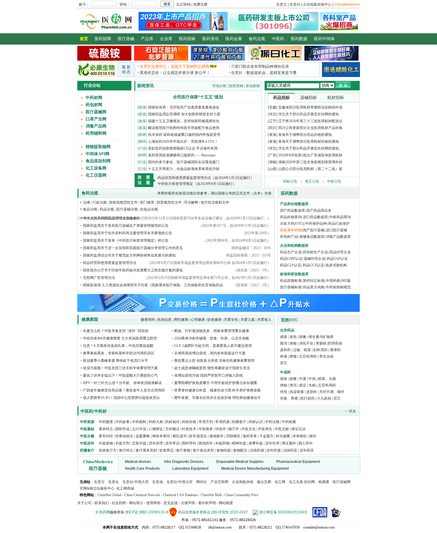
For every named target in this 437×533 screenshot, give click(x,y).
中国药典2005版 (338, 281)
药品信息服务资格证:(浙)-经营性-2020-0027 (213, 512)
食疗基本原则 (146, 450)
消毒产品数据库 (338, 237)
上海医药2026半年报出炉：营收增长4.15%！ (183, 141)
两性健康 (181, 319)
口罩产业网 (96, 119)
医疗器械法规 (127, 209)
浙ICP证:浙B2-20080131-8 (146, 512)
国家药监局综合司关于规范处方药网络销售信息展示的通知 (129, 255)
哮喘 (293, 356)
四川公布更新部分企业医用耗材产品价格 (310, 128)
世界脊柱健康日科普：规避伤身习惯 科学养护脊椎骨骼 (217, 390)
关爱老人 (264, 319)
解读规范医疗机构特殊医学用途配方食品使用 (183, 128)
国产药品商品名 (318, 210)
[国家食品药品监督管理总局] (320, 512)
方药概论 (172, 429)
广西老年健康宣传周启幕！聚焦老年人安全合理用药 (124, 390)
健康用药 (148, 319)
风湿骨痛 (297, 392)
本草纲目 (300, 436)
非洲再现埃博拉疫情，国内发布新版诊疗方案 (210, 353)
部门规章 (147, 202)
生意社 (113, 482)
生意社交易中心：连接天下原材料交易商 (174, 66)
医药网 (104, 512)
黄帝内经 (106, 436)
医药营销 (236, 86)
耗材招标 (335, 97)
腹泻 (283, 343)
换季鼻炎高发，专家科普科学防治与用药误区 (118, 353)
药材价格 (189, 422)
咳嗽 (302, 337)
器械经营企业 (314, 259)
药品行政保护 (339, 223)
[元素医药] (183, 29)
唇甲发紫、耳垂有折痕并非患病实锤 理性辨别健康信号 (217, 398)
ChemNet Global (109, 495)
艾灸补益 (139, 443)
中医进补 (87, 443)
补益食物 (106, 443)
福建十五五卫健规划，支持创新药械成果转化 (183, 121)
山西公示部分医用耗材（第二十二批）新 (310, 169)
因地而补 (206, 443)
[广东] (272, 155)
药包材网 (94, 105)
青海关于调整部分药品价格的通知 (305, 135)
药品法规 (107, 209)
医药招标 (187, 39)
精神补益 (239, 443)
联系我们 (102, 503)
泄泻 (293, 385)
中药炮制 (139, 422)
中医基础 (87, 429)
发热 (293, 337)
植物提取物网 (98, 146)
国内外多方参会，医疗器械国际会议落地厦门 (183, 162)
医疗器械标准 (290, 287)
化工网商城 (125, 488)
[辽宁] (272, 121)
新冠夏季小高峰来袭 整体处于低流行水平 (115, 361)
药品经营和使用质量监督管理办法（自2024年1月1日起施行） (206, 178)
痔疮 (283, 392)
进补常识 (172, 443)
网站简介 (136, 503)
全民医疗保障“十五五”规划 (198, 97)
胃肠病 (321, 343)
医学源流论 (198, 436)
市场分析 (219, 86)
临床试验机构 (336, 265)
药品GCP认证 (313, 265)
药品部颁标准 (290, 281)
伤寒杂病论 (124, 436)
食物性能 (223, 450)
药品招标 (281, 97)
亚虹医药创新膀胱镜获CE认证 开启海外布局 (183, 148)
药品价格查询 (290, 217)
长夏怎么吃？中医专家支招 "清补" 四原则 (115, 331)
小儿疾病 (324, 398)
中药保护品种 (316, 223)
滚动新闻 (253, 86)
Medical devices (138, 462)
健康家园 (89, 319)
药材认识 (256, 422)
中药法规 (272, 422)
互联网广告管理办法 (99, 278)
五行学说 (139, 429)
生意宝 (99, 482)
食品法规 (90, 209)
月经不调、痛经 (331, 392)
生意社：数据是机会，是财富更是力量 (264, 72)
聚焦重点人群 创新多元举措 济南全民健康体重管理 (214, 361)
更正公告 (312, 181)
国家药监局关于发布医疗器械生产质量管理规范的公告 (126, 226)
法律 (86, 202)
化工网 (280, 482)
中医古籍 (87, 436)
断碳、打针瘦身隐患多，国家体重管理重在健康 (211, 331)
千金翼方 (266, 436)
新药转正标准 (313, 281)
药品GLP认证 (290, 265)
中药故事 (122, 422)
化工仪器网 (96, 175)
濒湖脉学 (216, 436)
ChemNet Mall (211, 495)
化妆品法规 (149, 209)
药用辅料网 (96, 133)
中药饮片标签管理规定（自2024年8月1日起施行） (197, 184)
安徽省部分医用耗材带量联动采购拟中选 (310, 107)
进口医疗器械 (336, 230)
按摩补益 (256, 443)
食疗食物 (183, 450)
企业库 (166, 39)
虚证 (302, 385)
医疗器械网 (96, 112)
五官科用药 (308, 356)
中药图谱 (106, 422)
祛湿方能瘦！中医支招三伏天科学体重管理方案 (120, 368)
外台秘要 (283, 436)
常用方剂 (206, 422)
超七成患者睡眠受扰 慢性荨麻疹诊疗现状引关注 (212, 368)
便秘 (293, 343)
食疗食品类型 (203, 450)
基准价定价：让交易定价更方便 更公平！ (175, 72)
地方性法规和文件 (215, 202)
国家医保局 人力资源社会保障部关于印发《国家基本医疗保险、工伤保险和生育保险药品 (153, 285)
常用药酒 (222, 422)
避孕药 (335, 350)
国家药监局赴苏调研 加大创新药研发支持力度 (184, 114)
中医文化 (248, 429)
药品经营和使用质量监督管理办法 (109, 263)
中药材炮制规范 (338, 287)
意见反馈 (171, 503)
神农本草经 (161, 436)
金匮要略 (143, 436)
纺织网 (309, 482)
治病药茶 (290, 450)
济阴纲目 (233, 436)
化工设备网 (96, 168)
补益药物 (222, 443)
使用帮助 (153, 503)
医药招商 (103, 39)
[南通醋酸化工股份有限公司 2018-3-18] (341, 69)
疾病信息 (164, 319)
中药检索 (289, 422)
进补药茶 (307, 450)
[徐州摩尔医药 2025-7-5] (104, 59)
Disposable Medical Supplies (239, 462)
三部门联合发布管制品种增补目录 (260, 66)
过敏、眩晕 (302, 350)
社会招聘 (119, 503)
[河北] (272, 114)
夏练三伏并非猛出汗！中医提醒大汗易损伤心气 (120, 375)
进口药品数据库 (315, 217)
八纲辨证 (156, 429)
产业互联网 (219, 482)
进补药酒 (273, 450)
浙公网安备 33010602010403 (283, 512)
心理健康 (198, 319)
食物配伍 (240, 450)
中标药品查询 (340, 217)
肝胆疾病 (335, 343)
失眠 (312, 385)
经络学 (220, 429)
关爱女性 (231, 319)
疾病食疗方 (108, 450)
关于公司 (84, 503)
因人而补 (305, 443)
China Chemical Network (142, 495)
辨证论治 (298, 429)
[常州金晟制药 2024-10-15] (161, 59)
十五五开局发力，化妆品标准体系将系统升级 (183, 169)
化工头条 (296, 482)
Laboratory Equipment (190, 468)
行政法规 (99, 202)
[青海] (272, 135)
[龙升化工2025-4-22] (218, 59)
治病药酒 (257, 450)
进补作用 (272, 443)
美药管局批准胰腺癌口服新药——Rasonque (182, 155)
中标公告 (334, 181)
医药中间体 (324, 39)
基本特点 (106, 429)
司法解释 (191, 202)
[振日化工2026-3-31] (275, 59)
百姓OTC (289, 320)
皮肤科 (311, 392)
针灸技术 (189, 429)
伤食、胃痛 (289, 398)
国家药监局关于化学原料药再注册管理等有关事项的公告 (127, 233)
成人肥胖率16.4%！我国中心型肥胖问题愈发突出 (121, 398)
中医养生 (265, 429)
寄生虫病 (326, 356)
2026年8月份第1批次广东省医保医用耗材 (310, 155)
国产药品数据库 (292, 210)
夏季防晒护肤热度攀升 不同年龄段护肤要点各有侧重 (215, 383)
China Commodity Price (241, 495)
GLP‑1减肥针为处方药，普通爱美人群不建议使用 (213, 346)
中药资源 (87, 422)
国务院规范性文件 (123, 202)
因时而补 (189, 443)
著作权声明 (207, 503)
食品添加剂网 (98, 161)
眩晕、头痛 (327, 379)
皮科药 (285, 350)
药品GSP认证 (337, 259)
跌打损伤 (307, 398)
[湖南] (272, 162)
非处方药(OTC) (292, 223)
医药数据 (299, 39)
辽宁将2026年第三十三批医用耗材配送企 (310, 121)
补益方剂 (123, 443)
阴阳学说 (122, 429)
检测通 (323, 482)
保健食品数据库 (311, 237)
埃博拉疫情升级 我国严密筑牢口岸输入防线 (208, 375)
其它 (283, 363)
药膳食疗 (239, 422)
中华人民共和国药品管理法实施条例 (111, 218)
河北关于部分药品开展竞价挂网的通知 (308, 114)
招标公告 (290, 181)
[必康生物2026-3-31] (96, 76)
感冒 (283, 337)
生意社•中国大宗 (135, 482)
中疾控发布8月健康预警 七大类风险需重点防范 (120, 338)
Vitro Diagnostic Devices (183, 462)
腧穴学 (233, 429)
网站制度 (226, 503)
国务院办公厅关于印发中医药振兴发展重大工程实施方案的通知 (133, 270)
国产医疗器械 (313, 230)
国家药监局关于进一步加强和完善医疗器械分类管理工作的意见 (133, 248)
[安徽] (272, 107)
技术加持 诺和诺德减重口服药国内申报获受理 (184, 135)
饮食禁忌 (166, 450)
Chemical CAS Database (180, 495)
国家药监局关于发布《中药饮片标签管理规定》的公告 (126, 240)
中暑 (302, 379)
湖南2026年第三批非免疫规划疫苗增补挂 (310, 162)
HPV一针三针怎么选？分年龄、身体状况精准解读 (122, 383)
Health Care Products (142, 468)
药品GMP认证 (291, 259)
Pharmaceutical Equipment (298, 462)
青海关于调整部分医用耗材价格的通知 (308, 141)
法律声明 (188, 503)
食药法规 (257, 39)
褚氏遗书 (179, 436)
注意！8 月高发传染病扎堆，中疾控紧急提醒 (118, 346)
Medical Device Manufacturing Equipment (255, 468)
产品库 (147, 39)
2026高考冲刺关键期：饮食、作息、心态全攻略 (211, 338)
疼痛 (283, 356)
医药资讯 (210, 39)
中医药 (278, 39)
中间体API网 (97, 154)
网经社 (201, 482)
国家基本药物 (290, 230)
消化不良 (306, 343)
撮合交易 (264, 482)
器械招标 (308, 97)
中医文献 (282, 429)
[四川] (272, 128)
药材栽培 (172, 422)
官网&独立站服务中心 (97, 488)
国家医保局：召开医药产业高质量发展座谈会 (183, 107)
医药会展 (233, 39)
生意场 (157, 482)
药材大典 (156, 422)
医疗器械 (126, 39)
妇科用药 (320, 350)
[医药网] (107, 29)
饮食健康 (214, 319)
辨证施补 (289, 443)
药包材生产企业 (315, 252)
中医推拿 (206, 429)
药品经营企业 (340, 252)
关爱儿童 (247, 319)
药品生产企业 (290, 252)
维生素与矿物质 (321, 337)
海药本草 (250, 436)
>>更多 (350, 411)
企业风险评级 (242, 482)
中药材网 (94, 97)
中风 (312, 379)
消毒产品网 (96, 126)
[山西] (272, 169)
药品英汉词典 (313, 287)
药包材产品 (289, 237)
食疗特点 (126, 450)
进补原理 (156, 443)
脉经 (312, 436)
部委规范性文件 (169, 202)
